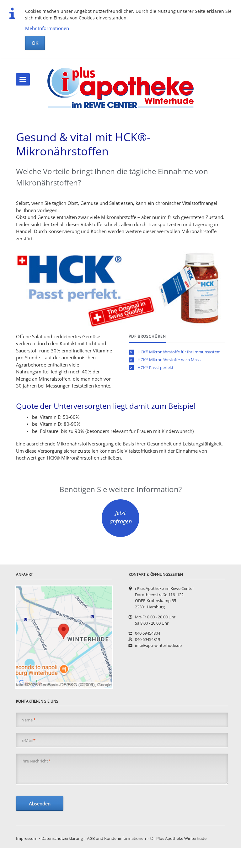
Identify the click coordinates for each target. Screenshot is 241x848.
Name (28, 720)
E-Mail (28, 740)
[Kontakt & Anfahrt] (64, 637)
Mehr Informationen (47, 28)
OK (35, 43)
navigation (23, 79)
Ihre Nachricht (36, 761)
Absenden (40, 803)
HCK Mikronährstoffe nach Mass (169, 359)
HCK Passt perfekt (155, 367)
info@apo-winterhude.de (158, 645)
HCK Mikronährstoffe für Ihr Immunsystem (179, 352)
